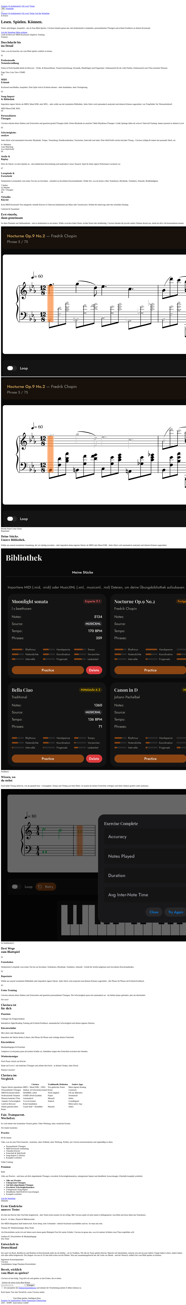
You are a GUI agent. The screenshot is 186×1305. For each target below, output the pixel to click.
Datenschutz (41, 1300)
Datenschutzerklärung (27, 1288)
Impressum (31, 1300)
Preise (32, 6)
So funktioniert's (14, 6)
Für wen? (25, 6)
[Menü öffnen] (2, 11)
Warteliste (10, 8)
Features (4, 6)
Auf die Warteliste (42, 13)
